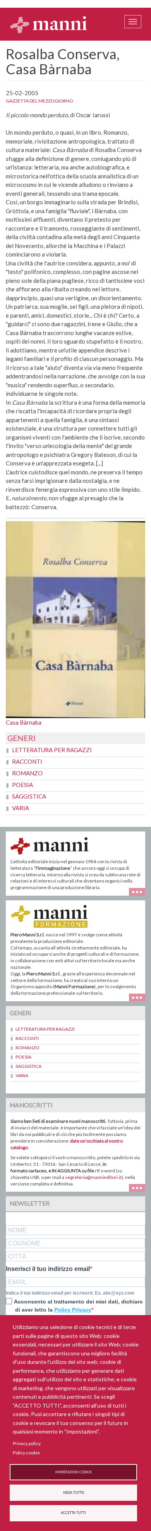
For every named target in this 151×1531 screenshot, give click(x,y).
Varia (20, 807)
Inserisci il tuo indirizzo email (48, 1269)
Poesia (22, 784)
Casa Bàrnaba (23, 722)
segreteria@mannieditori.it (93, 1177)
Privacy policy (27, 1443)
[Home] (48, 24)
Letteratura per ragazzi (52, 749)
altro (140, 996)
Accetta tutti (73, 1513)
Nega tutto (73, 1493)
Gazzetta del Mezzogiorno (39, 101)
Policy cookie (26, 1453)
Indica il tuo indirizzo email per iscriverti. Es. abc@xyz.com (70, 1293)
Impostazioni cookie (73, 1472)
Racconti (27, 761)
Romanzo (27, 773)
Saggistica (29, 796)
